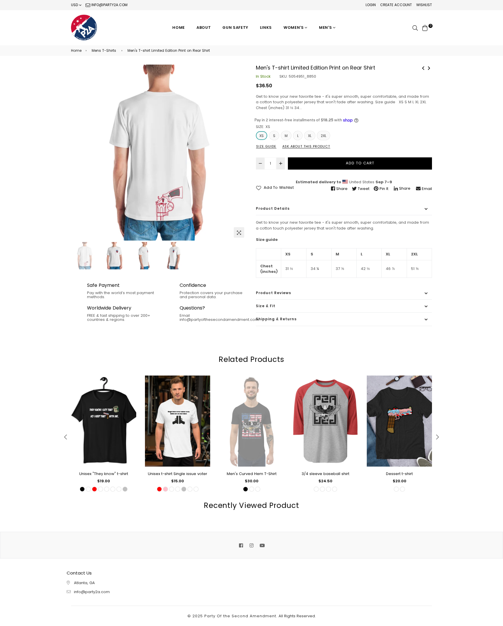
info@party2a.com (108, 4)
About (203, 27)
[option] (159, 153)
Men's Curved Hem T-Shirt (252, 473)
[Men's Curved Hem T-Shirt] (429, 67)
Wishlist (424, 4)
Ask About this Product (306, 146)
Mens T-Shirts (104, 50)
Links (266, 27)
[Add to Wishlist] (130, 401)
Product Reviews (273, 292)
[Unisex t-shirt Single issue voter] (423, 67)
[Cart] (425, 27)
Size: (263, 126)
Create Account (396, 4)
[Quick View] (130, 389)
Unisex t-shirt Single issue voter (177, 473)
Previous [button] (78, 152)
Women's (294, 27)
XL (309, 135)
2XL (323, 135)
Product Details (273, 208)
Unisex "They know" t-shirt (103, 473)
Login (371, 4)
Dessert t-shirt (399, 473)
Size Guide (266, 146)
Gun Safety (235, 27)
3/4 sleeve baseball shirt (325, 473)
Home (178, 27)
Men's (326, 27)
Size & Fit (265, 305)
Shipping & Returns (276, 318)
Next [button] (239, 152)
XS (261, 135)
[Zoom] (239, 232)
